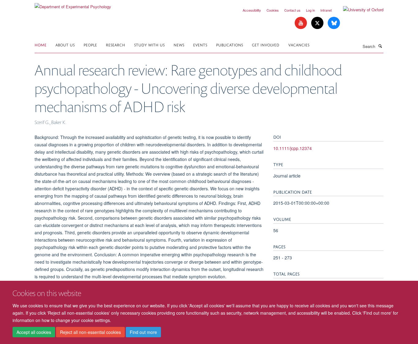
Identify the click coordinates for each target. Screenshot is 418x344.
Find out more (143, 332)
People (90, 44)
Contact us (292, 10)
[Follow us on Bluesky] (334, 23)
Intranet (326, 10)
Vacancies (298, 44)
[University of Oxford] (358, 9)
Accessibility (252, 10)
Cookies (273, 10)
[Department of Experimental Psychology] (73, 4)
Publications (229, 44)
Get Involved (265, 44)
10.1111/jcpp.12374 (292, 148)
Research (115, 44)
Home (41, 44)
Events (200, 44)
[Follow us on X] (318, 23)
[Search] (380, 45)
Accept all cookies (34, 332)
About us (65, 44)
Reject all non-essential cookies (90, 332)
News (179, 44)
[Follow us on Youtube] (301, 23)
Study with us (149, 44)
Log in (310, 10)
